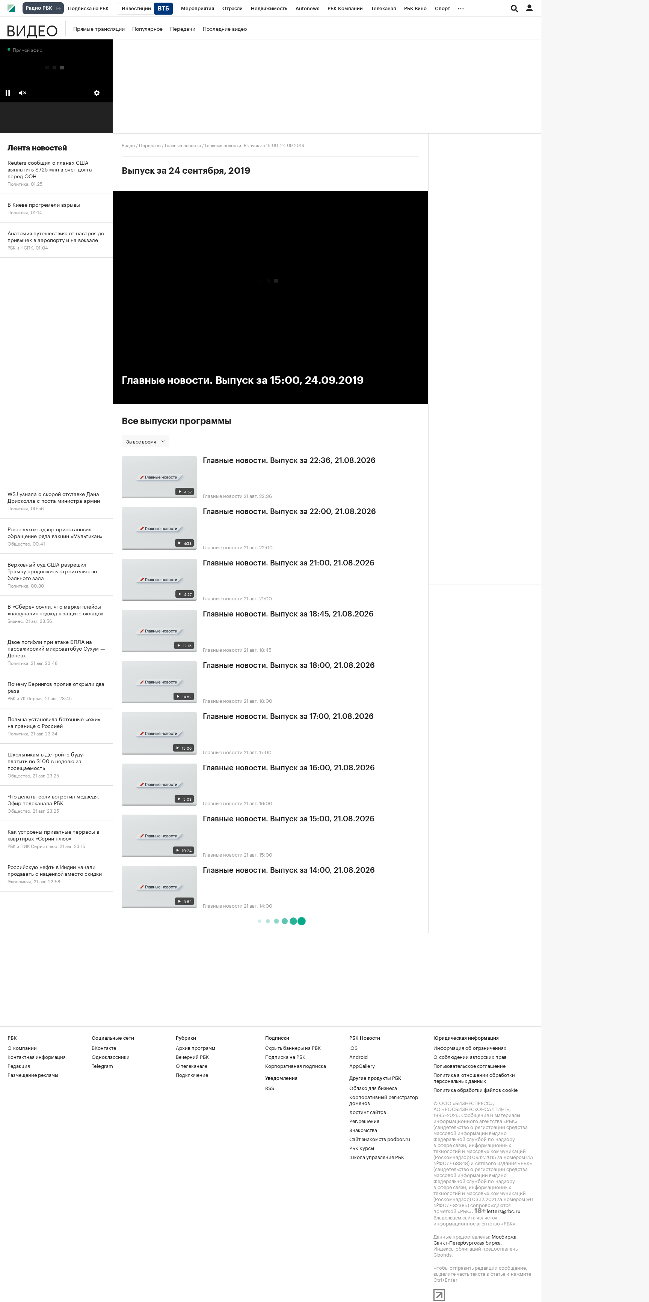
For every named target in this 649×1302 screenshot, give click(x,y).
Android (358, 1056)
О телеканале (191, 1065)
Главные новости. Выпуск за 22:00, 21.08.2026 (289, 512)
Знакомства (363, 1129)
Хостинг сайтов (367, 1111)
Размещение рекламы (33, 1074)
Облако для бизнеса (373, 1087)
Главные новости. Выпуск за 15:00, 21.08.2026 (288, 819)
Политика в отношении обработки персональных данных (474, 1077)
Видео (32, 28)
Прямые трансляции (99, 28)
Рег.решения (364, 1120)
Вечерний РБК (192, 1056)
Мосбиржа (504, 1236)
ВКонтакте (104, 1047)
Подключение (192, 1074)
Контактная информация (37, 1056)
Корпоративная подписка (295, 1065)
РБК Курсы (361, 1147)
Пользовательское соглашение (469, 1065)
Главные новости (183, 144)
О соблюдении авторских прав (470, 1056)
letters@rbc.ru (504, 1210)
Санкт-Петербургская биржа (467, 1242)
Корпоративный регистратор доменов (383, 1099)
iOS (353, 1047)
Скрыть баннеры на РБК (293, 1047)
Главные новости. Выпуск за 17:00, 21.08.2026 (288, 716)
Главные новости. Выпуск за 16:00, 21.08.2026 (289, 768)
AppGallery (362, 1065)
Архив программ (195, 1047)
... (460, 7)
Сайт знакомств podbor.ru (379, 1138)
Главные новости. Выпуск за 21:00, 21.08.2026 (288, 563)
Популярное (147, 28)
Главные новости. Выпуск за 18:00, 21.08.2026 (289, 665)
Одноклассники (111, 1056)
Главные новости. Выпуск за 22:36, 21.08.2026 (289, 461)
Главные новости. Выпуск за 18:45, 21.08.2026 (288, 614)
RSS (269, 1087)
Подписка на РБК (285, 1056)
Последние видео (225, 28)
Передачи (182, 28)
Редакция (19, 1065)
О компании (22, 1047)
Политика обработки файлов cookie (475, 1089)
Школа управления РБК (376, 1156)
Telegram (102, 1065)
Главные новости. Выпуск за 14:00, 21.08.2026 (289, 870)
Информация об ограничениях (469, 1047)
